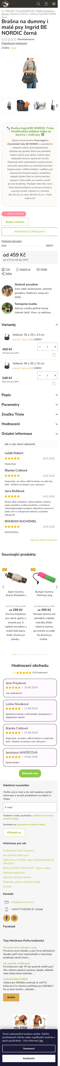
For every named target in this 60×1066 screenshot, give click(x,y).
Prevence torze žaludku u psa (19, 947)
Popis (6, 394)
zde (41, 1040)
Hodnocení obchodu (30, 665)
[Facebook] (6, 918)
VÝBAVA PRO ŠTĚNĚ (15, 979)
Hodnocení (11, 423)
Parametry (10, 404)
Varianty (9, 324)
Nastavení (29, 1048)
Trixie (13, 48)
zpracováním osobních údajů (31, 824)
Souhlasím (29, 1058)
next (56, 587)
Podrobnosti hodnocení (14, 43)
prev (3, 587)
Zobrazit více (30, 773)
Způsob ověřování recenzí (17, 877)
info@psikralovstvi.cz (22, 902)
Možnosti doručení (12, 241)
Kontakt (7, 886)
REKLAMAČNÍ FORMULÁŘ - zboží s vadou (26, 868)
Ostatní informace (17, 433)
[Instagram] (14, 918)
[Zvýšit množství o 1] (55, 347)
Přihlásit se (14, 832)
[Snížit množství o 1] (40, 347)
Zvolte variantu (15, 222)
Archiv (11, 997)
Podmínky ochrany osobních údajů (21, 882)
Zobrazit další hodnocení (43, 540)
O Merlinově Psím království (18, 850)
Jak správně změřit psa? (16, 855)
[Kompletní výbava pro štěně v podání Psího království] (20, 1022)
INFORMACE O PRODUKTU (30, 231)
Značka (13, 414)
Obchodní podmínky (14, 872)
